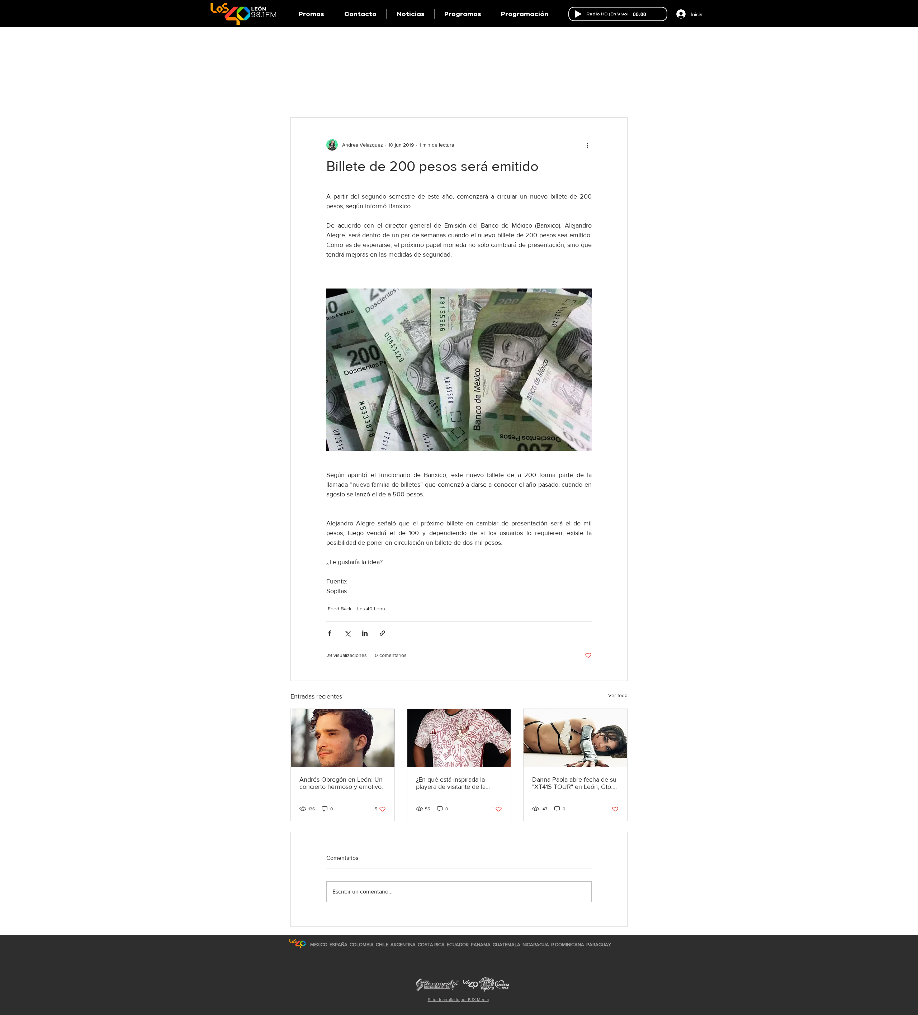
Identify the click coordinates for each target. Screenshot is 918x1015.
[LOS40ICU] (297, 943)
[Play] (578, 14)
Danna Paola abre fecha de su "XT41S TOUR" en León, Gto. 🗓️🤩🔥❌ (574, 783)
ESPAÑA (339, 944)
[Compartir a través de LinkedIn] (364, 633)
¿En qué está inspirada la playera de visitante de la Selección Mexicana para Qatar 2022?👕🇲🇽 (451, 783)
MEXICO (318, 944)
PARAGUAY (598, 944)
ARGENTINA (403, 944)
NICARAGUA (535, 944)
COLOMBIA (362, 944)
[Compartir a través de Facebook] (329, 633)
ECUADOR (458, 944)
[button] (462, 14)
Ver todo (618, 695)
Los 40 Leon (371, 608)
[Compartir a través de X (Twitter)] (347, 633)
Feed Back (339, 608)
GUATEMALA (506, 944)
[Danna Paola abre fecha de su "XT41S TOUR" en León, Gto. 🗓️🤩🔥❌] (575, 738)
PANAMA (481, 944)
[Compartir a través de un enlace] (382, 633)
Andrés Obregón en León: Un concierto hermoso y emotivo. (341, 783)
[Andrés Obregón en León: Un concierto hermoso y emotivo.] (342, 738)
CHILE (382, 944)
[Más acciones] (587, 144)
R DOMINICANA (567, 944)
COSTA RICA (431, 944)
